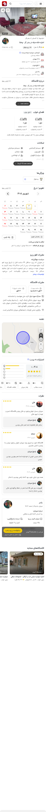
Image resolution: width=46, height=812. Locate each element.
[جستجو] (10, 4)
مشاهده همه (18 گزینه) (25, 163)
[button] (35, 207)
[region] (23, 338)
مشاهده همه (24, 104)
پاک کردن (7, 237)
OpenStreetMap (37, 352)
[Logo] (4, 3)
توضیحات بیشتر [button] (38, 274)
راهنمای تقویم (35, 237)
